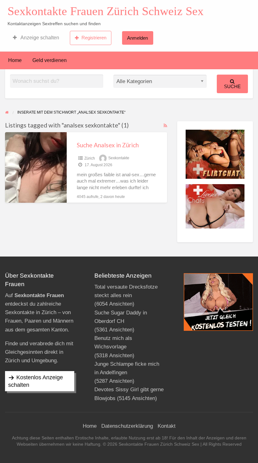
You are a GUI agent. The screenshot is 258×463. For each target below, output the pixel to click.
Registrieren (93, 37)
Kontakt (167, 426)
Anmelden (137, 38)
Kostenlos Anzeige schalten (35, 381)
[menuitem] (36, 37)
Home (15, 60)
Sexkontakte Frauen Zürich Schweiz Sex (106, 11)
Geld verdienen (49, 60)
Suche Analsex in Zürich (108, 145)
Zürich (89, 158)
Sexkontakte (118, 158)
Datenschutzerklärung (127, 426)
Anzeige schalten (39, 37)
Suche (232, 86)
